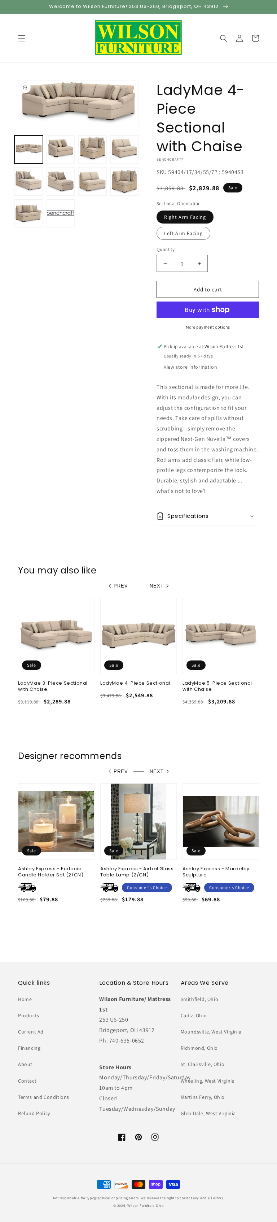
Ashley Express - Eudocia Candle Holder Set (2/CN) (50, 872)
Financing (29, 1048)
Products (28, 1015)
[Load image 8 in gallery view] (92, 181)
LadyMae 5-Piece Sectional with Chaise (217, 686)
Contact (27, 1081)
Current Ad (31, 1031)
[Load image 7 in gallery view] (61, 181)
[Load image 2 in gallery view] (61, 149)
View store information (190, 367)
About (25, 1064)
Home (25, 999)
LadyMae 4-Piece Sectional (135, 683)
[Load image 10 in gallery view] (28, 213)
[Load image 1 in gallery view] (28, 149)
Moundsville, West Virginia (211, 1031)
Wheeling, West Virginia (208, 1081)
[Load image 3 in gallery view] (92, 149)
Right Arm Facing (185, 217)
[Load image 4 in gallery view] (124, 149)
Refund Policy (34, 1113)
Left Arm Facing (183, 233)
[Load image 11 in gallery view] (61, 213)
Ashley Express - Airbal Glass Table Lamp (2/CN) (136, 872)
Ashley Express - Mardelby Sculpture (216, 872)
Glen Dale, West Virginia (208, 1113)
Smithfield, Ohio (200, 999)
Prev (121, 586)
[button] (22, 38)
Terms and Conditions (43, 1097)
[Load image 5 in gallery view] (28, 181)
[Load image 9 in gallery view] (124, 181)
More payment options (208, 327)
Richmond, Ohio (199, 1048)
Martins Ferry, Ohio (203, 1097)
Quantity (166, 249)
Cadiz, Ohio (194, 1015)
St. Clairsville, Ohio (203, 1064)
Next (157, 586)
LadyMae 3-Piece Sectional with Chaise (53, 686)
